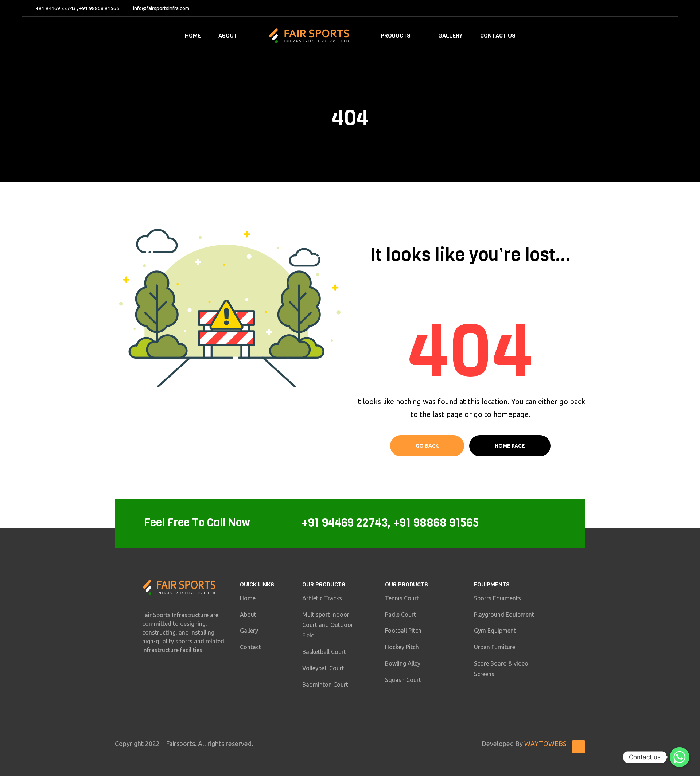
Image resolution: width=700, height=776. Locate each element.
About (227, 35)
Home (193, 35)
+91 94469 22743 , (57, 8)
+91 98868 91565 (99, 8)
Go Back (427, 446)
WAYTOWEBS (545, 743)
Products (396, 35)
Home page (510, 446)
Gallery (450, 35)
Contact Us (498, 35)
